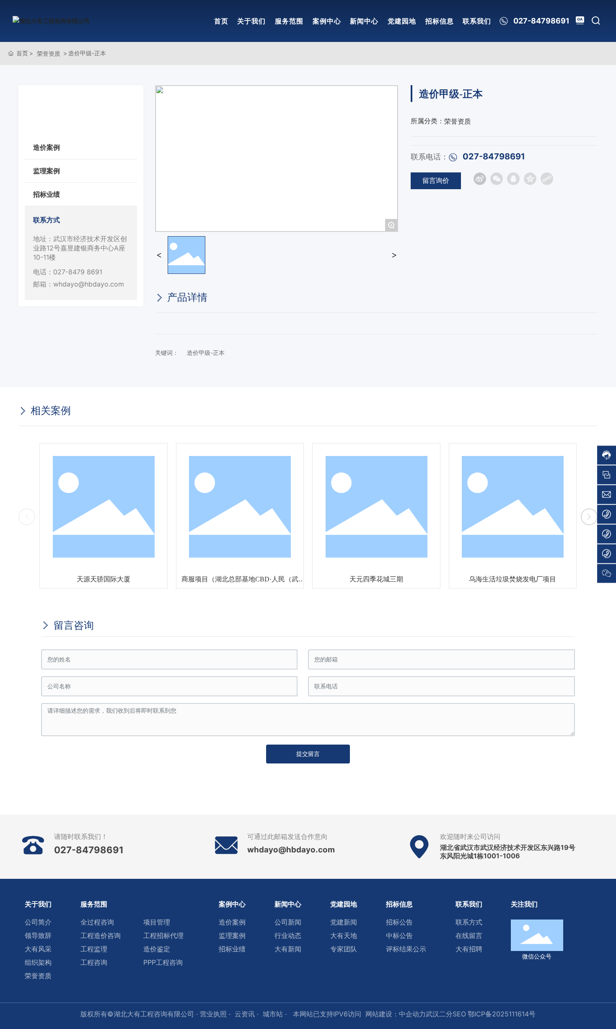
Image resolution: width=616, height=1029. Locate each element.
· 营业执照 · (212, 1014)
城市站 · (276, 1014)
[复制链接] (547, 178)
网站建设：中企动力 (395, 1014)
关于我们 (251, 21)
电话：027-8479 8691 (67, 272)
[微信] (496, 178)
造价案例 (46, 147)
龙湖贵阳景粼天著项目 (512, 579)
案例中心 (327, 21)
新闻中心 (364, 21)
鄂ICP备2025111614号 (502, 1014)
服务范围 (289, 21)
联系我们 (477, 21)
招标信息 (439, 21)
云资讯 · (247, 1014)
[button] (26, 516)
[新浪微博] (480, 178)
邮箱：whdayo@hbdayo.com (78, 284)
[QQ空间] (530, 178)
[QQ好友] (513, 178)
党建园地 (402, 21)
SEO (459, 1014)
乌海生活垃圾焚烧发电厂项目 (376, 579)
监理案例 (46, 171)
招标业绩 (46, 194)
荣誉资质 (48, 53)
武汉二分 (439, 1014)
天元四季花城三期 (240, 579)
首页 (221, 21)
